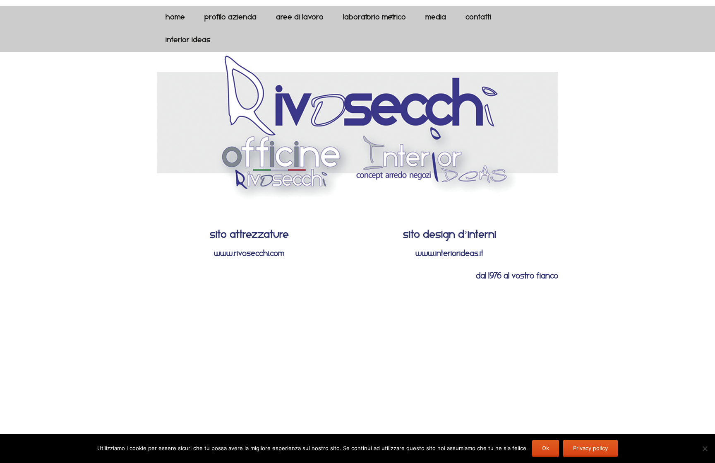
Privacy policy (590, 448)
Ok (545, 448)
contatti (478, 17)
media (435, 17)
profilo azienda (230, 17)
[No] (705, 448)
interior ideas (188, 40)
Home (175, 17)
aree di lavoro (300, 17)
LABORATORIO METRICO (374, 17)
